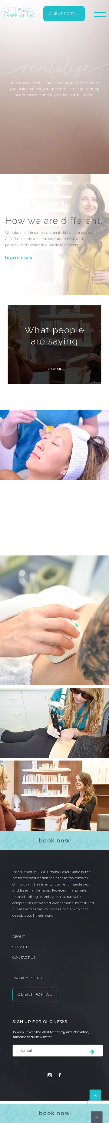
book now (54, 1113)
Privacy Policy (27, 978)
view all (54, 369)
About (18, 937)
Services (21, 947)
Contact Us (24, 958)
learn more (19, 257)
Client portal (64, 14)
